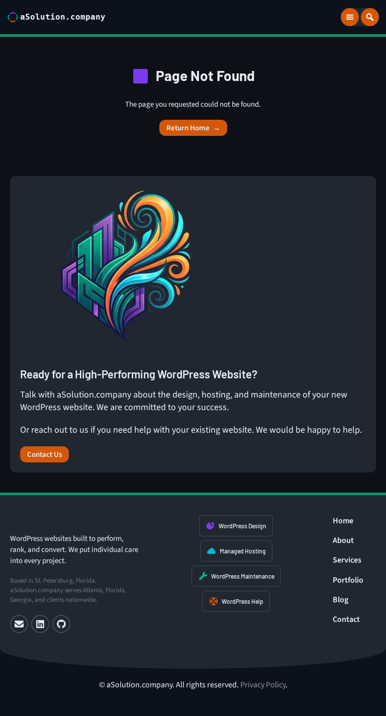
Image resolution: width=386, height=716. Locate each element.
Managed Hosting (243, 550)
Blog (340, 599)
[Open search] (370, 17)
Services (347, 560)
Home (343, 520)
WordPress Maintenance (242, 576)
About (343, 540)
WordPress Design (242, 525)
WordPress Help (242, 601)
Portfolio (348, 580)
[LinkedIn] (40, 624)
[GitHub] (61, 624)
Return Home (193, 128)
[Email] (19, 624)
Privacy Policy (262, 684)
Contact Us (44, 454)
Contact (346, 619)
